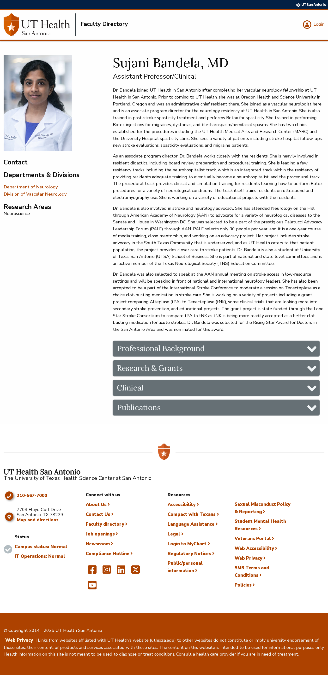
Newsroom (98, 544)
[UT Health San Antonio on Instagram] (107, 572)
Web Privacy (248, 558)
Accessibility (181, 504)
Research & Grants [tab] (150, 368)
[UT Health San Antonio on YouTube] (92, 587)
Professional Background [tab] (161, 348)
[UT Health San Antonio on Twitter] (135, 572)
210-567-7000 (32, 495)
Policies (243, 585)
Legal (174, 534)
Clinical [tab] (130, 388)
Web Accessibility (254, 548)
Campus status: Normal (41, 547)
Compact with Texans (192, 514)
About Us (96, 504)
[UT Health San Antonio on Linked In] (121, 572)
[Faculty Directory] (40, 24)
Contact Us (98, 514)
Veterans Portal (253, 538)
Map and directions (38, 520)
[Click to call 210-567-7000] (9, 495)
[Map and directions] (9, 516)
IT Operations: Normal (40, 556)
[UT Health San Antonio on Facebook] (92, 572)
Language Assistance (191, 524)
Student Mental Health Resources (260, 525)
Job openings (100, 534)
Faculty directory (105, 524)
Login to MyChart (187, 544)
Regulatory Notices (189, 554)
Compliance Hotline (107, 554)
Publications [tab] (139, 407)
